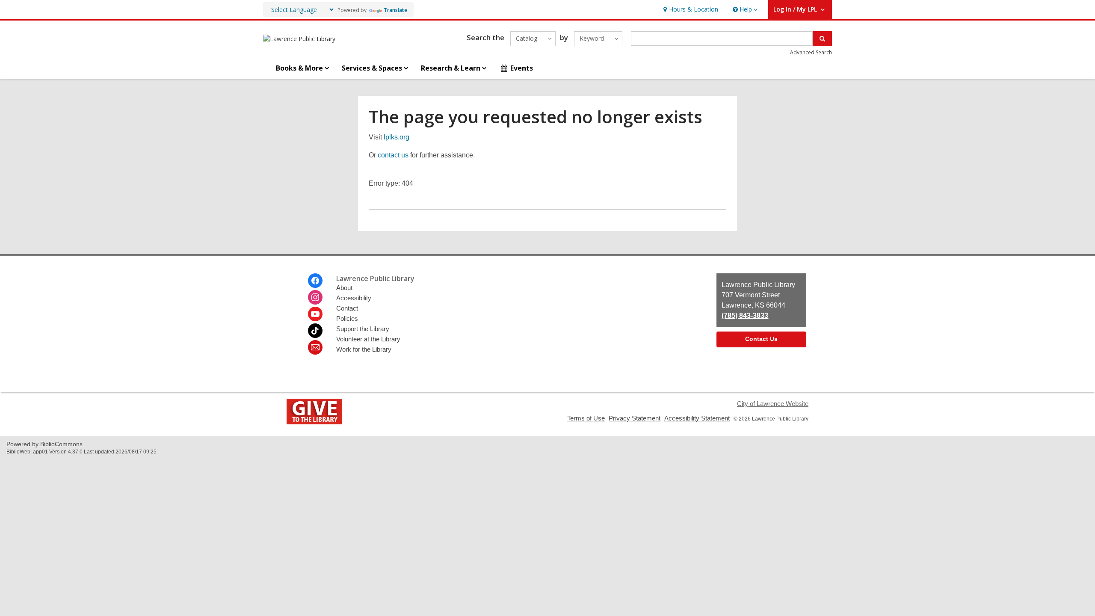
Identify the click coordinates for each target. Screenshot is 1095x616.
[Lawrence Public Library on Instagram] (315, 297)
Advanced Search (811, 52)
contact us (393, 155)
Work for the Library (363, 349)
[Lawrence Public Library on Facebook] (315, 280)
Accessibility (353, 298)
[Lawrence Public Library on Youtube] (315, 314)
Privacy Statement (634, 418)
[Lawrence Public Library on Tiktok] (315, 330)
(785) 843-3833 (745, 315)
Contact (347, 308)
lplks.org (396, 137)
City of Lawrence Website (772, 403)
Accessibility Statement (697, 418)
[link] (690, 9)
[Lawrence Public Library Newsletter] (315, 347)
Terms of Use (586, 418)
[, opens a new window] (314, 422)
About (344, 287)
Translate (395, 10)
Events (521, 68)
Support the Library (362, 328)
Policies (347, 318)
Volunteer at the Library (368, 339)
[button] (744, 9)
